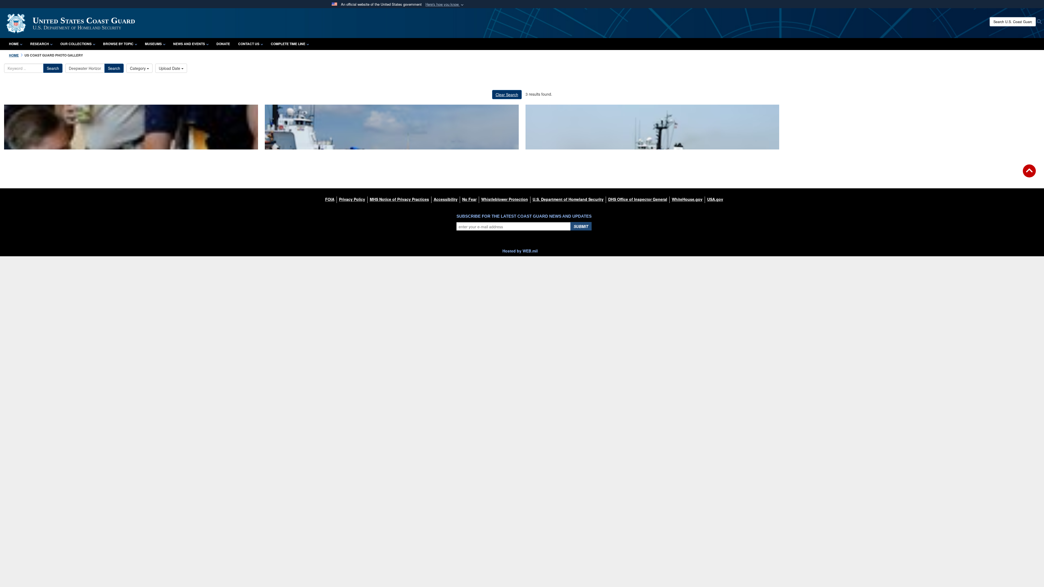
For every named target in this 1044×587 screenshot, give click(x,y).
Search (53, 68)
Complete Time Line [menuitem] (288, 43)
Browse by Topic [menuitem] (118, 43)
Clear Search (507, 94)
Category (138, 68)
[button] (445, 4)
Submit (581, 226)
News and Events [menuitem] (189, 43)
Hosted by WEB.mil (520, 251)
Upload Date (170, 68)
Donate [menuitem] (223, 43)
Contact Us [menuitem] (248, 43)
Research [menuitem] (39, 43)
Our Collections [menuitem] (76, 43)
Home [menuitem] (14, 43)
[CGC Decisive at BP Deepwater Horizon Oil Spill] (392, 127)
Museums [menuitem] (153, 43)
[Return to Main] (1029, 174)
